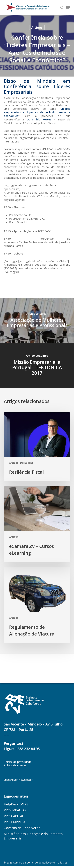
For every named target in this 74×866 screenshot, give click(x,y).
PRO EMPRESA (14, 822)
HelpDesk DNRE (16, 804)
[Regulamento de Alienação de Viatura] (37, 605)
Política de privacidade (17, 761)
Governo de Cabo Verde (22, 828)
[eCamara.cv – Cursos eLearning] (37, 524)
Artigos (37, 27)
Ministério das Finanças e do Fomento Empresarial (33, 836)
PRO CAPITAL (14, 816)
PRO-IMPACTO (15, 810)
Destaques (26, 462)
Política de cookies (15, 765)
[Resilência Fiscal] (37, 446)
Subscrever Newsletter (18, 779)
